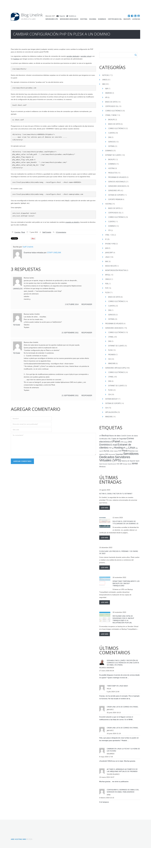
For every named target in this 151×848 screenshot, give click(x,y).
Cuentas (17, 232)
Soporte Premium (115, 199)
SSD (118, 464)
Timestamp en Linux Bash (117, 686)
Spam (137, 461)
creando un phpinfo (72, 222)
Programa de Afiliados (117, 177)
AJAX (106, 88)
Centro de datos (132, 436)
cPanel (111, 337)
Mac (106, 261)
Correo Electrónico (116, 128)
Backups (127, 19)
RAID (136, 451)
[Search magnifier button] (135, 55)
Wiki (103, 84)
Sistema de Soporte (116, 195)
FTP (109, 230)
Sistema (111, 146)
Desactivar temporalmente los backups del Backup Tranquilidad (126, 583)
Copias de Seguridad (118, 439)
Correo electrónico (113, 111)
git (113, 448)
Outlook (116, 451)
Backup (105, 435)
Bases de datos (111, 102)
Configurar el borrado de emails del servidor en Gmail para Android (123, 791)
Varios (104, 80)
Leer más (104, 508)
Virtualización (111, 412)
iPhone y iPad (110, 244)
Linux (107, 257)
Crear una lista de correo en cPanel (122, 707)
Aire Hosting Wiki (18, 839)
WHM (135, 463)
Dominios (102, 19)
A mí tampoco (104, 802)
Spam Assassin (103, 464)
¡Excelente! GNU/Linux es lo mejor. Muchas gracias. (117, 761)
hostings (16, 59)
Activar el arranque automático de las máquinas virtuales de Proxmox (122, 770)
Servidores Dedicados (69, 19)
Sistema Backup (111, 399)
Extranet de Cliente (113, 155)
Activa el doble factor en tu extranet (115, 494)
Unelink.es (72, 16)
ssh (121, 464)
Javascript (109, 253)
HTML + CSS (109, 235)
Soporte (62, 16)
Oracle (108, 279)
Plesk (23, 232)
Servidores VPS (51, 19)
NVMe (111, 451)
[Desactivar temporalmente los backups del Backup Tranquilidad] (104, 582)
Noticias (105, 75)
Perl (107, 284)
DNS (109, 137)
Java (106, 248)
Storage (125, 464)
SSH (109, 359)
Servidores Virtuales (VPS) (115, 368)
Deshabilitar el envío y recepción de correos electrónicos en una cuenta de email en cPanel (123, 662)
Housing (92, 19)
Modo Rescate (111, 266)
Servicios (112, 142)
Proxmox (112, 354)
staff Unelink (46, 232)
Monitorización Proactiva (115, 270)
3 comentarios (61, 232)
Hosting (83, 19)
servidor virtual (86, 56)
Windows (112, 363)
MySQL (107, 275)
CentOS (123, 436)
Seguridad (119, 454)
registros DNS (103, 454)
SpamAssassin (112, 464)
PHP (106, 288)
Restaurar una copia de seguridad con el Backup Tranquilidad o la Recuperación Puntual (123, 619)
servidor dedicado (73, 56)
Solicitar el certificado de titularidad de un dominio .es (125, 522)
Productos (112, 173)
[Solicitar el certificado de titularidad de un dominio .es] (104, 522)
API (106, 97)
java (127, 448)
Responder (86, 304)
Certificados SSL (115, 19)
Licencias (136, 19)
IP (105, 239)
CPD (121, 442)
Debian (126, 442)
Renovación (112, 454)
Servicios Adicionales (116, 182)
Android (108, 93)
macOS (101, 451)
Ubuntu (129, 464)
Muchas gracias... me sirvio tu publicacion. (114, 781)
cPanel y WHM (110, 115)
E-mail (113, 444)
